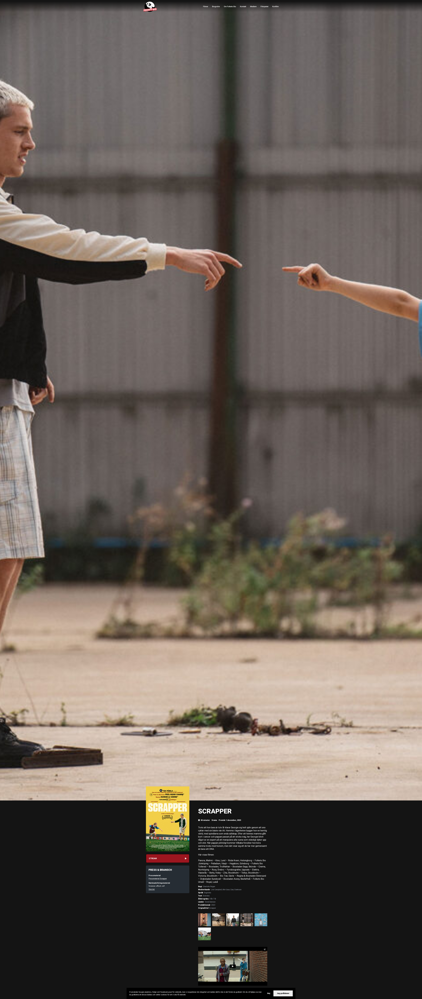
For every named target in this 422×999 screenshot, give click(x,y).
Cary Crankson (235, 890)
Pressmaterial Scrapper (158, 879)
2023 (213, 905)
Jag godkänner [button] (283, 993)
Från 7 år (212, 899)
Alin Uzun (226, 890)
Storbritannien (210, 902)
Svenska (206, 896)
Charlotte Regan (209, 886)
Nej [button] (268, 993)
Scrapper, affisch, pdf (157, 886)
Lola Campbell (216, 890)
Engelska (207, 893)
